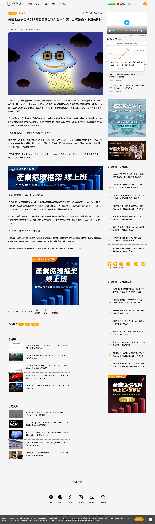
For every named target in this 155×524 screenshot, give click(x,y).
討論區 (100, 13)
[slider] (118, 31)
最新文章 (112, 39)
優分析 (113, 69)
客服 (95, 13)
